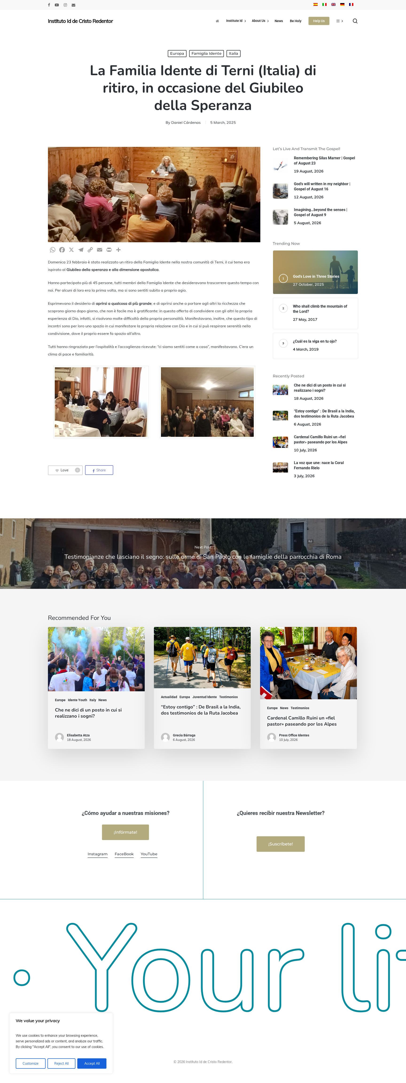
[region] (61, 1043)
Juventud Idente (204, 697)
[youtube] (57, 5)
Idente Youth (77, 700)
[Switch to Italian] (324, 5)
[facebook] (49, 5)
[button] (125, 832)
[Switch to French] (351, 5)
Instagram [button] (98, 854)
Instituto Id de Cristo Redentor (80, 20)
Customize (31, 1063)
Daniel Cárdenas (186, 122)
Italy (93, 700)
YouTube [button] (149, 854)
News (102, 700)
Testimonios (228, 697)
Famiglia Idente (206, 53)
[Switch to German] (342, 5)
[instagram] (65, 5)
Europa (177, 53)
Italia (233, 53)
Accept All (92, 1063)
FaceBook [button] (124, 854)
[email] (73, 5)
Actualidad (169, 697)
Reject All (61, 1063)
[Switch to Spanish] (315, 5)
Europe (60, 700)
